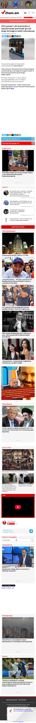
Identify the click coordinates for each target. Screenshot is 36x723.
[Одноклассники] (10, 36)
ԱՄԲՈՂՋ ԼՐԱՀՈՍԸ (18, 227)
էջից (12, 88)
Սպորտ (5, 656)
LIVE (3, 495)
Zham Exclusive (6, 447)
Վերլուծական (7, 404)
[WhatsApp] (20, 36)
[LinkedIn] (15, 36)
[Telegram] (3, 36)
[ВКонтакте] (8, 36)
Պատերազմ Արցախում (18, 21)
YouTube (13, 143)
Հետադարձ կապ (11, 699)
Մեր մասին (22, 699)
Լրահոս (5, 187)
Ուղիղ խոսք (6, 148)
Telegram (14, 139)
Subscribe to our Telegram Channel (8, 531)
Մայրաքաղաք (7, 615)
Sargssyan (21, 721)
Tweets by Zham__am (7, 588)
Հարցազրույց (7, 545)
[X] (13, 36)
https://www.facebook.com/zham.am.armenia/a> (23, 710)
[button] (3, 165)
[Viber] (17, 36)
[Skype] (5, 36)
